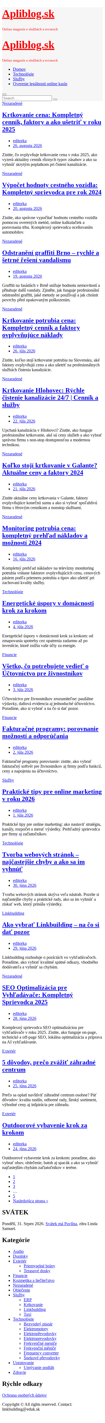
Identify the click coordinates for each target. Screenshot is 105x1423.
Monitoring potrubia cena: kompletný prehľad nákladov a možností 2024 (45, 535)
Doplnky (20, 1256)
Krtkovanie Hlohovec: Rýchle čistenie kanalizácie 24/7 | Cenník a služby (50, 397)
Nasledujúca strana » (30, 1201)
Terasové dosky (37, 1270)
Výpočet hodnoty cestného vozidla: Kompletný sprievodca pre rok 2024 (52, 188)
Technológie (23, 74)
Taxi (27, 1314)
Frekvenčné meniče (40, 1343)
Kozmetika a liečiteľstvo (33, 1280)
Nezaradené (12, 103)
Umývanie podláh (39, 1367)
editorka (20, 140)
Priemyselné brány (39, 1266)
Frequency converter (41, 1353)
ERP (28, 1299)
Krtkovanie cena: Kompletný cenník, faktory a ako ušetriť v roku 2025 (51, 122)
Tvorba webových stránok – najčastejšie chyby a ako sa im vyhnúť (43, 862)
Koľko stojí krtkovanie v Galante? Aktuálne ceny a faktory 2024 (49, 469)
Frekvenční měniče (40, 1348)
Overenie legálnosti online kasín (40, 83)
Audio (18, 1251)
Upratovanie (23, 1362)
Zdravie (19, 1372)
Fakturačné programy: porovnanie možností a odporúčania (50, 732)
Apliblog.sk (28, 14)
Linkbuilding (13, 913)
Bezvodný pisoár (38, 1324)
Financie (9, 654)
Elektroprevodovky (40, 1338)
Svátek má (61, 1223)
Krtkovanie (33, 1304)
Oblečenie (21, 1290)
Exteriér (9, 1051)
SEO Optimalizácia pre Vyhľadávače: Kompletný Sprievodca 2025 (37, 995)
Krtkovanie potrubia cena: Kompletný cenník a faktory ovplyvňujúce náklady (41, 327)
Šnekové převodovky (42, 1358)
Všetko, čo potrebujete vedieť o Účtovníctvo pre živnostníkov (45, 670)
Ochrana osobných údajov (24, 1395)
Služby (19, 79)
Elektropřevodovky (40, 1333)
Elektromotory (36, 1329)
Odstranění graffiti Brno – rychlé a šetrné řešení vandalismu (50, 256)
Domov (19, 69)
